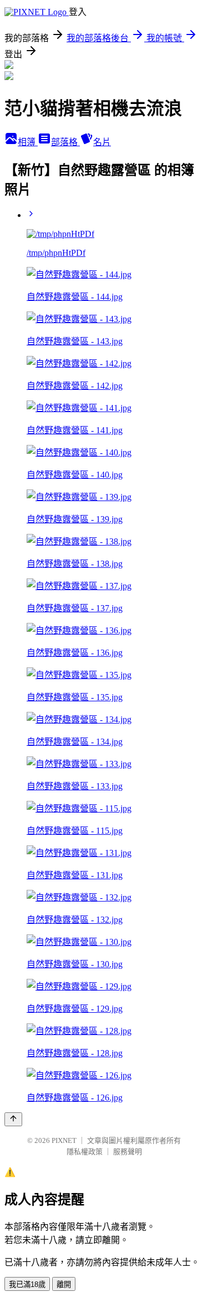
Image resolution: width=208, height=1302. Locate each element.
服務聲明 (127, 1151)
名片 (102, 142)
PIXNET (64, 1140)
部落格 (65, 142)
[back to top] (13, 1119)
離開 (64, 1284)
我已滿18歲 (27, 1284)
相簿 (28, 142)
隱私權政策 (85, 1151)
